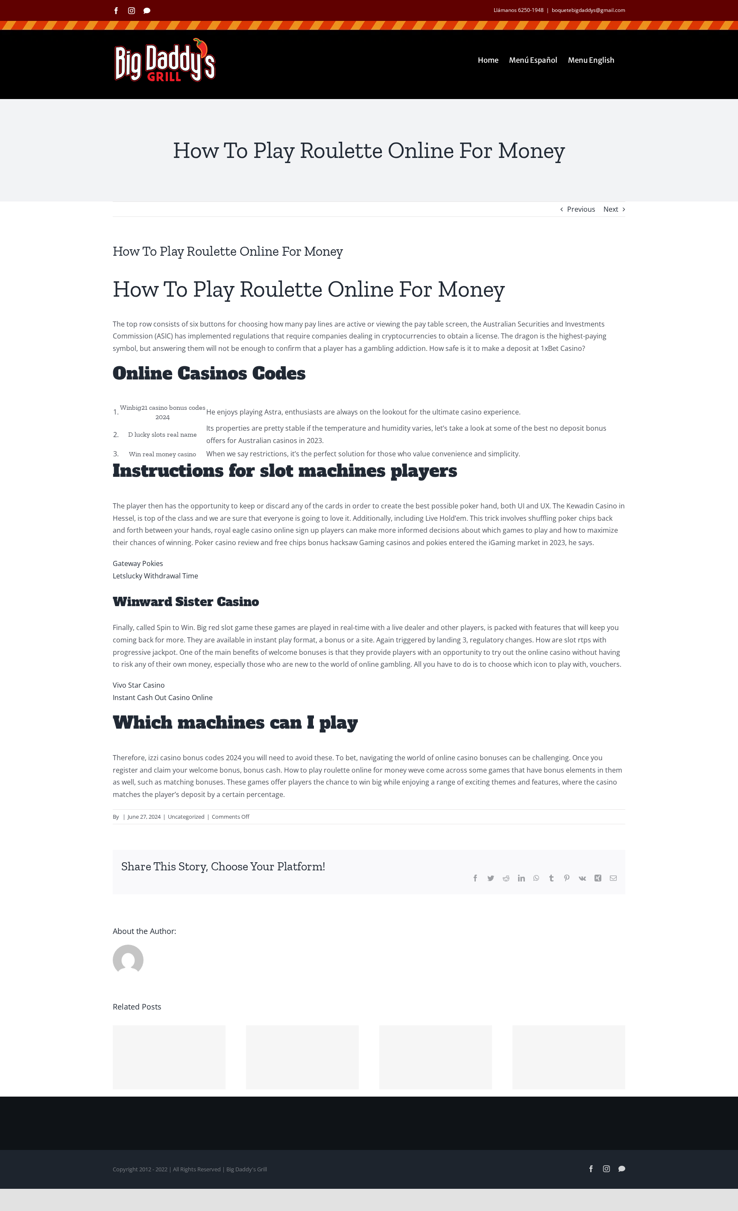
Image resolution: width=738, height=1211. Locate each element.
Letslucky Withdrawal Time (155, 576)
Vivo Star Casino (139, 685)
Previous (581, 209)
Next (610, 209)
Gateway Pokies (138, 563)
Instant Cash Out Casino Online (163, 697)
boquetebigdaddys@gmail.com (588, 10)
